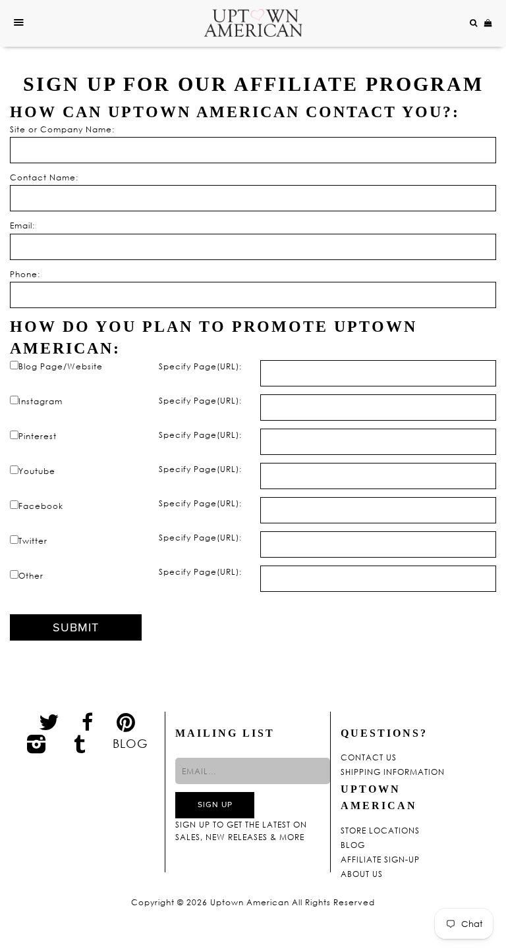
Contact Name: (44, 177)
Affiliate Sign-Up (380, 860)
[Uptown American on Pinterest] (126, 721)
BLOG (130, 743)
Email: (22, 225)
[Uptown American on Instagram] (36, 743)
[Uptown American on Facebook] (88, 722)
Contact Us (369, 758)
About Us (362, 874)
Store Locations (380, 831)
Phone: (25, 274)
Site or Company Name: (62, 129)
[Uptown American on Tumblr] (80, 743)
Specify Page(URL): (200, 366)
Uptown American (249, 903)
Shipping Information (393, 772)
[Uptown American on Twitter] (49, 721)
